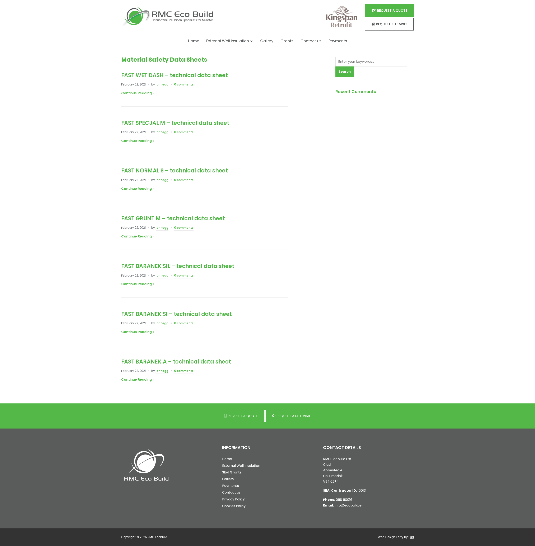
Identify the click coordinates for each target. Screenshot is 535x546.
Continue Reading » (137, 93)
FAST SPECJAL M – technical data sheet (175, 123)
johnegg (162, 84)
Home (193, 40)
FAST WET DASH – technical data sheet (174, 75)
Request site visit (391, 24)
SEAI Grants (231, 472)
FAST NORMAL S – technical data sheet (174, 170)
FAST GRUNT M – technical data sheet (173, 218)
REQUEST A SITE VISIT (293, 415)
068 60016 (344, 499)
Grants (286, 40)
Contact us (311, 40)
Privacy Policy (233, 499)
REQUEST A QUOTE (242, 415)
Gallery (266, 40)
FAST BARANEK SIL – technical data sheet (177, 266)
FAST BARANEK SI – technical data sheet (176, 314)
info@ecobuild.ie (348, 505)
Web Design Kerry (390, 537)
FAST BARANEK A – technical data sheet (176, 361)
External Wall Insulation (227, 40)
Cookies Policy (234, 506)
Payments (338, 40)
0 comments (184, 84)
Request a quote (391, 10)
